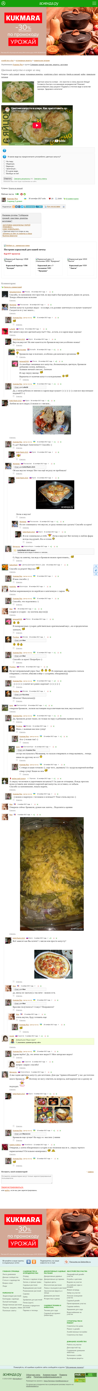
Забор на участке (73, 1293)
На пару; (9, 161)
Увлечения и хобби (74, 1355)
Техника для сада (51, 1310)
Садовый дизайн (73, 1301)
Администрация (50, 1375)
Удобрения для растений (32, 1300)
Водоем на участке (74, 1282)
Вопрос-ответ (8, 1283)
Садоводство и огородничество (30, 1272)
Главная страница (11, 1271)
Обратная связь (33, 1375)
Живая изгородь (73, 1290)
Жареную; (10, 164)
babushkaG (13, 565)
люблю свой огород (19, 779)
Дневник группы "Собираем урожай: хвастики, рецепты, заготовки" (15, 218)
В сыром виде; (11, 171)
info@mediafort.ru (32, 1386)
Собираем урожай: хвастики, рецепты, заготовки (49, 65)
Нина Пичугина (49, 1381)
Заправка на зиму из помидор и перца (17, 233)
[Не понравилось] (50, 292)
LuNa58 (12, 329)
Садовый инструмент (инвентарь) (52, 1314)
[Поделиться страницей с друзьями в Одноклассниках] (14, 207)
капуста (62, 74)
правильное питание (42, 60)
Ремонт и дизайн (73, 1329)
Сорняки (26, 1294)
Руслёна (16, 637)
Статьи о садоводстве (11, 1280)
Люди (5, 1286)
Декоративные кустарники (54, 1279)
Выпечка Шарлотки (10, 236)
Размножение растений (32, 1291)
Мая (11, 609)
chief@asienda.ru (62, 1381)
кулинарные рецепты (24, 60)
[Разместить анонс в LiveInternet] (29, 207)
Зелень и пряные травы (32, 1282)
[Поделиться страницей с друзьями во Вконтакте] (16, 207)
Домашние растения (52, 1296)
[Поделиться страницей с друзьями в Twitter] (22, 207)
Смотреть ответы (40, 179)
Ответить (12, 300)
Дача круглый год (74, 1348)
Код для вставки (53, 206)
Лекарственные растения (12, 1305)
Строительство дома (75, 1326)
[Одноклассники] (34, 1262)
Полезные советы (9, 1311)
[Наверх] (95, 566)
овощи (22, 74)
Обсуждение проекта (74, 1367)
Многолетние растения (53, 1285)
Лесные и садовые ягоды (32, 1279)
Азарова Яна (18, 65)
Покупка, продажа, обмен (12, 1308)
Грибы (25, 1297)
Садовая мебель (73, 1306)
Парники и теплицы (30, 1310)
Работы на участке (74, 1345)
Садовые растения (30, 1285)
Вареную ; (10, 166)
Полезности (8, 1293)
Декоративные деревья (53, 1276)
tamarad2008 (24, 361)
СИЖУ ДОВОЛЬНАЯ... (11, 229)
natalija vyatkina (15, 1145)
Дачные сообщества (10, 1277)
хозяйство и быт (7, 60)
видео (83, 74)
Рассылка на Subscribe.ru (80, 1262)
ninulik (11, 1036)
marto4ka (12, 587)
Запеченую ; (11, 169)
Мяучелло (16, 546)
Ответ (17, 387)
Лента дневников (9, 1274)
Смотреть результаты (22, 179)
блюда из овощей (73, 74)
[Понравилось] (53, 292)
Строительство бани (75, 1335)
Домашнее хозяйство (77, 1342)
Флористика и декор (52, 1299)
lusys (11, 705)
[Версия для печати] (64, 207)
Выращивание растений (32, 1288)
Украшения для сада (75, 1309)
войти (7, 1190)
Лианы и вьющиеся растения (55, 1288)
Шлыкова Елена (15, 292)
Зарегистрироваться (12, 1187)
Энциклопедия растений (12, 1296)
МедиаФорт (17, 1379)
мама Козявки (21, 350)
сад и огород (14, 74)
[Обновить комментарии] (95, 570)
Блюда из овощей (16, 188)
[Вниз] (95, 574)
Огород (26, 1276)
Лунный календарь (10, 1302)
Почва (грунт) (28, 1303)
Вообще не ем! (12, 173)
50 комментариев (72, 199)
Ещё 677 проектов (12, 254)
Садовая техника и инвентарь (52, 1306)
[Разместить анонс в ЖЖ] (39, 207)
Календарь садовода (11, 1299)
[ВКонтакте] (29, 1262)
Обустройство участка (77, 1271)
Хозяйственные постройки (77, 1332)
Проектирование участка (76, 1304)
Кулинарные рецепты (75, 1358)
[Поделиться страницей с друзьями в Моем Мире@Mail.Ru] (19, 207)
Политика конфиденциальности (48, 1377)
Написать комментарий (13, 287)
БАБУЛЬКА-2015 (19, 339)
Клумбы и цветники (74, 1279)
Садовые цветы (50, 1282)
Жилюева (12, 305)
